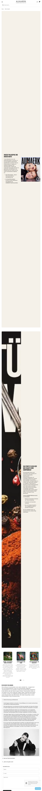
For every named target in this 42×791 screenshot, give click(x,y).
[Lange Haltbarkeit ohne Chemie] (21, 656)
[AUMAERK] (21, 2)
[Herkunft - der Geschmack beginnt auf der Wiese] (7, 656)
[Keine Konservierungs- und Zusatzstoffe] (34, 656)
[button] (39, 2)
